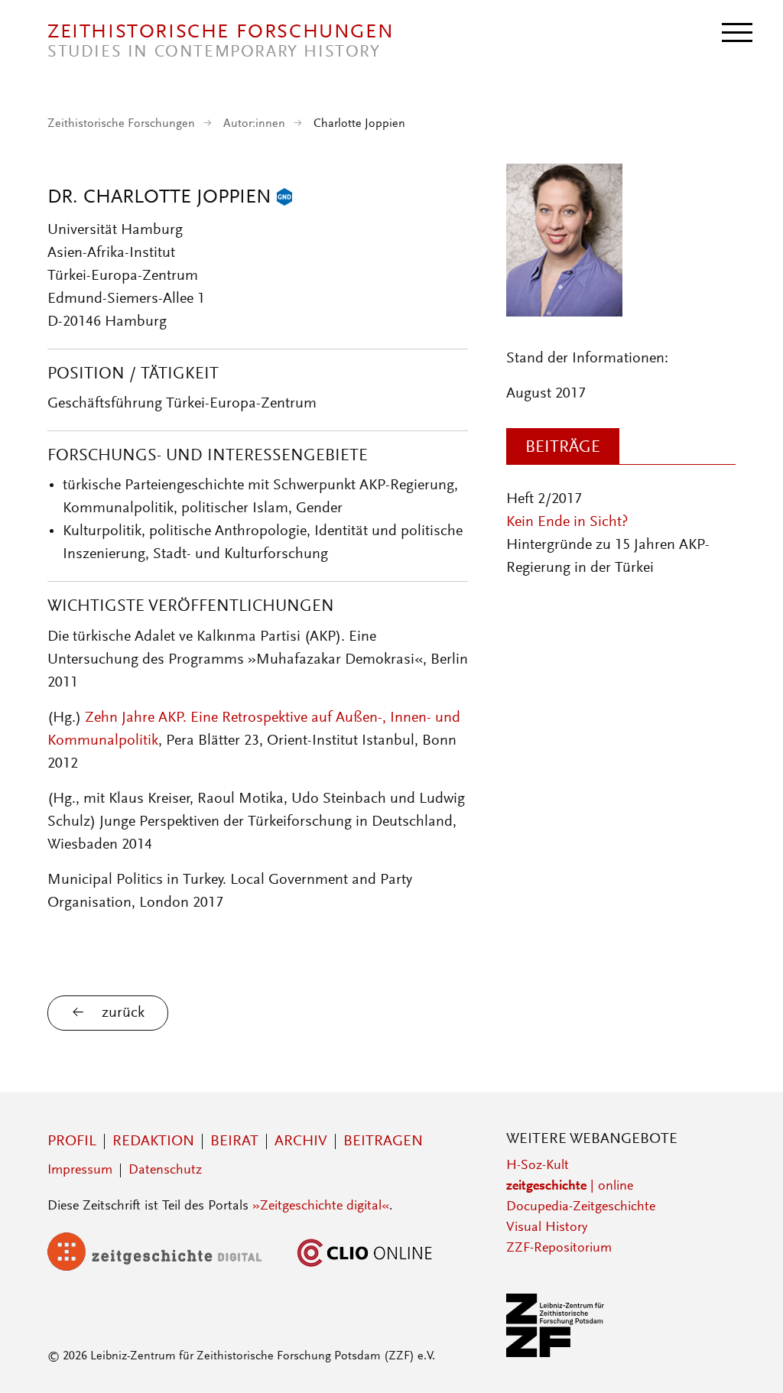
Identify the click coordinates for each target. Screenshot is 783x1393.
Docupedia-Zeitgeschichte (580, 1207)
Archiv (301, 1141)
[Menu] (737, 31)
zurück (123, 1013)
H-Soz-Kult (537, 1166)
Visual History (546, 1228)
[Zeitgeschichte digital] (165, 1267)
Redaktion (153, 1141)
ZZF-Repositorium (559, 1248)
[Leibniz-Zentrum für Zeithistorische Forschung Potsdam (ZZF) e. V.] (556, 1354)
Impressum (79, 1170)
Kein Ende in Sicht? (567, 522)
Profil (71, 1141)
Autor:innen (254, 124)
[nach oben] (751, 1361)
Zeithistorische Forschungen (121, 124)
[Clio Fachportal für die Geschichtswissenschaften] (364, 1267)
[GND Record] (284, 198)
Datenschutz (165, 1170)
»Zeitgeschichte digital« (320, 1206)
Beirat (234, 1141)
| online (569, 1186)
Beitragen (383, 1141)
